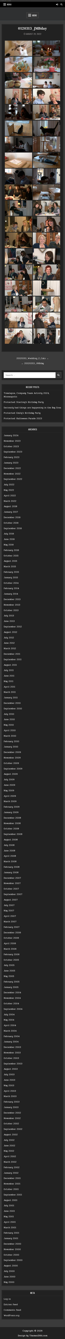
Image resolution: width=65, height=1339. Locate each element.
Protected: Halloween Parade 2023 (23, 418)
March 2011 (10, 692)
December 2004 (12, 992)
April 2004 (10, 1025)
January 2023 (11, 462)
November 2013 (12, 605)
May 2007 (9, 910)
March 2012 (10, 648)
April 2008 (10, 856)
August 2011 (10, 665)
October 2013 (11, 610)
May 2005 (9, 976)
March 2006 (10, 949)
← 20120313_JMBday (32, 363)
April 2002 (10, 1156)
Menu (9, 4)
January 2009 (11, 812)
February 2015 (11, 572)
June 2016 (9, 539)
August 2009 (11, 774)
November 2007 (12, 883)
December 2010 (12, 703)
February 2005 (12, 981)
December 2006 (12, 932)
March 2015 (10, 566)
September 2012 (13, 626)
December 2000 (12, 1244)
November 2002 (12, 1118)
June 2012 (9, 643)
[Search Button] (61, 4)
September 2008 (13, 834)
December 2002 (12, 1113)
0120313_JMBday (32, 28)
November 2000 (12, 1249)
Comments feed (12, 1310)
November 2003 (12, 1052)
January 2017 (11, 512)
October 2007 (11, 889)
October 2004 (11, 1003)
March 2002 (10, 1162)
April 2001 (10, 1222)
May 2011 (8, 681)
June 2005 (9, 970)
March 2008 (10, 861)
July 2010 (9, 714)
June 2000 (9, 1276)
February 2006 (12, 954)
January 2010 (11, 746)
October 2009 (11, 763)
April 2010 (10, 730)
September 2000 (13, 1260)
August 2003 (11, 1069)
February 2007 (12, 927)
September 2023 (13, 451)
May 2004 (9, 1020)
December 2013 (12, 599)
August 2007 (11, 899)
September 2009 (13, 768)
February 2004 (12, 1036)
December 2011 (12, 654)
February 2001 (11, 1233)
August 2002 (11, 1134)
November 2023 (12, 441)
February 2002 (12, 1167)
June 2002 (9, 1145)
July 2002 (9, 1140)
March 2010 (10, 736)
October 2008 (11, 828)
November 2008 (12, 823)
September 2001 (13, 1194)
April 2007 (10, 916)
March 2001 (10, 1227)
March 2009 (10, 801)
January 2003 (11, 1107)
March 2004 (10, 1031)
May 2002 (9, 1151)
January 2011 (11, 697)
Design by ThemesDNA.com (32, 1335)
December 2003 (12, 1047)
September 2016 (13, 528)
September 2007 (13, 894)
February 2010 (11, 741)
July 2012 (9, 637)
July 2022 (9, 484)
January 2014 (11, 594)
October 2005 (11, 960)
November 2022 (12, 473)
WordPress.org (11, 1315)
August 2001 (10, 1200)
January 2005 (11, 987)
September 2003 (13, 1063)
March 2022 (10, 501)
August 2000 (11, 1265)
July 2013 (9, 615)
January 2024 (11, 435)
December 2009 (12, 752)
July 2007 (9, 905)
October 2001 (11, 1189)
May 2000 (9, 1282)
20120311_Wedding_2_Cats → (32, 358)
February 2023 (11, 457)
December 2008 (12, 818)
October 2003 (11, 1058)
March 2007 (10, 921)
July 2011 (9, 670)
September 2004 (13, 1009)
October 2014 (11, 583)
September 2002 (13, 1129)
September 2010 (13, 708)
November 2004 (12, 998)
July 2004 (9, 1014)
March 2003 (10, 1096)
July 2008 (9, 845)
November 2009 (12, 757)
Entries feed (11, 1304)
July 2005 (9, 965)
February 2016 (11, 550)
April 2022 (10, 495)
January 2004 (11, 1041)
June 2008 (9, 850)
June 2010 (9, 719)
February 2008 (12, 867)
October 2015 (11, 555)
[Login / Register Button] (57, 4)
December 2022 (12, 468)
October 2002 (11, 1123)
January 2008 (11, 872)
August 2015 (10, 561)
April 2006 (10, 943)
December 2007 (12, 878)
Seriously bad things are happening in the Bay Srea (32, 407)
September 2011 (13, 659)
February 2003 (12, 1102)
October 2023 (11, 446)
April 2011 (9, 686)
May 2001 (9, 1216)
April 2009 (10, 796)
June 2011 (9, 675)
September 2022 (13, 479)
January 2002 (11, 1173)
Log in (7, 1299)
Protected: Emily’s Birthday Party (22, 413)
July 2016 (9, 533)
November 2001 (12, 1183)
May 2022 (9, 490)
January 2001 (11, 1238)
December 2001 (12, 1178)
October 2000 (11, 1255)
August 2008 (11, 839)
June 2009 (9, 785)
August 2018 (10, 506)
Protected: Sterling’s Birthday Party (24, 402)
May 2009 (9, 790)
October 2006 (11, 938)
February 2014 (11, 588)
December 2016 (12, 517)
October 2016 (11, 523)
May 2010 (9, 725)
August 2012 (10, 632)
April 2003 (10, 1091)
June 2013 (9, 621)
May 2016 (9, 544)
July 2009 (9, 779)
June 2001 (9, 1211)
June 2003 (9, 1080)
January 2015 (11, 577)
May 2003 (9, 1085)
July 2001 (9, 1205)
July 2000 (9, 1271)
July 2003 (9, 1074)
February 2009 (12, 807)
